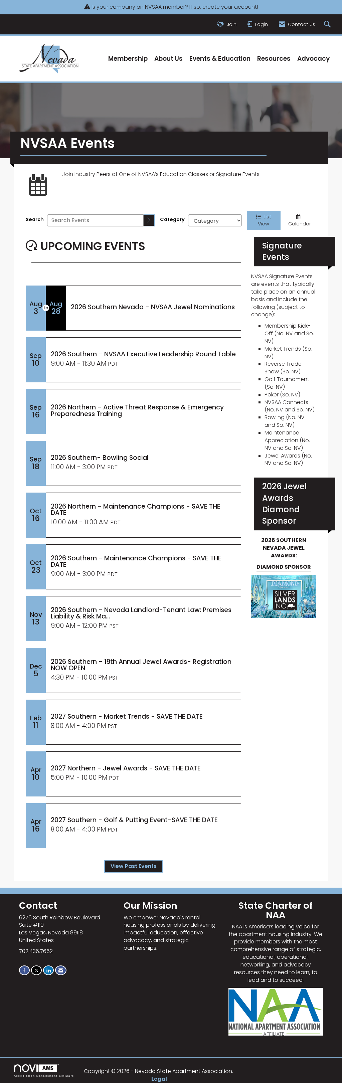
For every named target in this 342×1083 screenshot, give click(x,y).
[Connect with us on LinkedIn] (48, 970)
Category (172, 219)
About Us (168, 58)
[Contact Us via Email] (60, 970)
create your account (229, 7)
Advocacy (313, 58)
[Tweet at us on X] (36, 970)
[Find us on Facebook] (24, 970)
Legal (159, 1079)
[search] (149, 220)
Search (35, 219)
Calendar (298, 223)
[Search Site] (328, 24)
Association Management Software (44, 1075)
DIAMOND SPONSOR (283, 567)
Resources (274, 58)
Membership (128, 58)
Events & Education (219, 58)
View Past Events (134, 866)
